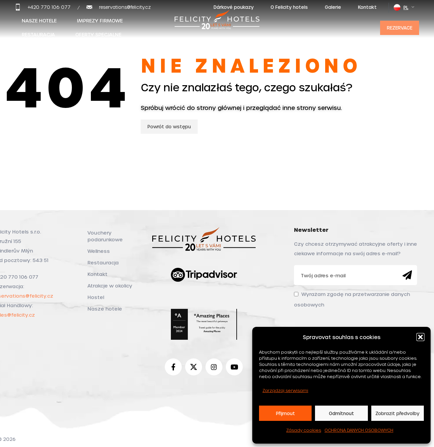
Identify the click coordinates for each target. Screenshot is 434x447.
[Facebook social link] (173, 366)
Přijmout (285, 413)
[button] (420, 337)
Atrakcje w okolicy (109, 285)
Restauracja (103, 262)
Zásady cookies (303, 430)
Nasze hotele (104, 309)
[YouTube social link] (234, 366)
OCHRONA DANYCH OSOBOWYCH (358, 430)
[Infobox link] (43, 7)
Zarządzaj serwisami (285, 390)
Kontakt (97, 274)
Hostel (95, 297)
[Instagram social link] (213, 366)
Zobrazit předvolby (397, 413)
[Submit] (407, 275)
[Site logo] (217, 26)
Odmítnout (341, 413)
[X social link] (193, 366)
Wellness (98, 251)
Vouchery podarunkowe (105, 236)
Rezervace (399, 27)
